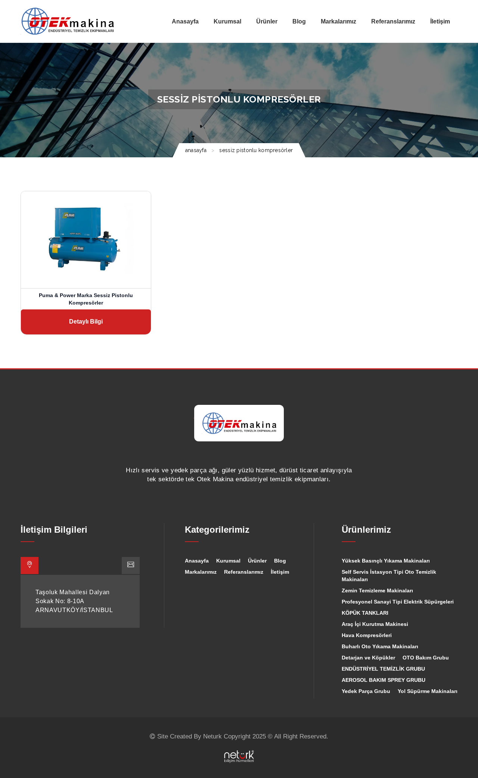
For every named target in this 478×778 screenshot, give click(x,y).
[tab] (29, 565)
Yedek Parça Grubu (366, 691)
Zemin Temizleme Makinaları (377, 590)
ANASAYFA (196, 150)
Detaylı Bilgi (86, 321)
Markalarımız (201, 572)
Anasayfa (197, 561)
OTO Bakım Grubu (426, 658)
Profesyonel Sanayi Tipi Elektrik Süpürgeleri (398, 602)
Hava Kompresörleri (367, 635)
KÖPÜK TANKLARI (365, 613)
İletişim (280, 572)
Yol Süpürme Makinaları (427, 691)
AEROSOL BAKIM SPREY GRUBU (383, 680)
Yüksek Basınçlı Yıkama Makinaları (386, 561)
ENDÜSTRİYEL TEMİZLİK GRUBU (383, 669)
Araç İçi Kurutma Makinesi (375, 624)
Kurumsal (228, 561)
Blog (280, 561)
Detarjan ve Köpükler (368, 658)
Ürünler (257, 561)
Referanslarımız (243, 572)
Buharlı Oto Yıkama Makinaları (380, 646)
